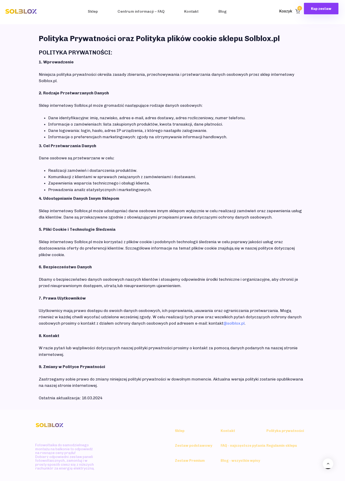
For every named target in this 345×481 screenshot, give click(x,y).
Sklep (93, 11)
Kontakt (191, 11)
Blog (222, 11)
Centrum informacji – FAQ (141, 11)
